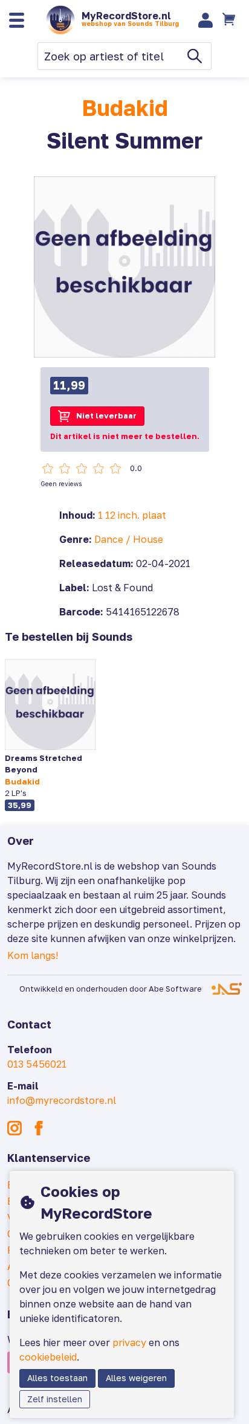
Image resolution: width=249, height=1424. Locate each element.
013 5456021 (36, 1064)
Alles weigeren (136, 1378)
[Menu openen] (17, 20)
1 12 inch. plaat (132, 515)
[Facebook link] (38, 1128)
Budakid (125, 108)
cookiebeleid (48, 1357)
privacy (129, 1342)
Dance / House (128, 539)
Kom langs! (32, 955)
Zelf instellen (54, 1399)
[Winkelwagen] (230, 20)
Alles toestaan (57, 1378)
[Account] (205, 20)
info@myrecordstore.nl (61, 1100)
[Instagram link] (14, 1128)
